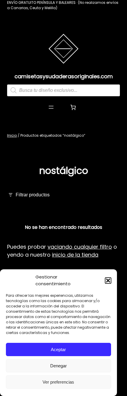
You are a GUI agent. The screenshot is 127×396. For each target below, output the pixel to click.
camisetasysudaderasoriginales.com (63, 76)
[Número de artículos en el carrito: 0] (73, 107)
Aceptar (58, 349)
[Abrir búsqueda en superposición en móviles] (63, 90)
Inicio (12, 135)
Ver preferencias (58, 381)
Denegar (58, 365)
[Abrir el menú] (51, 107)
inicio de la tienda (75, 254)
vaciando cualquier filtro (80, 246)
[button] (108, 280)
